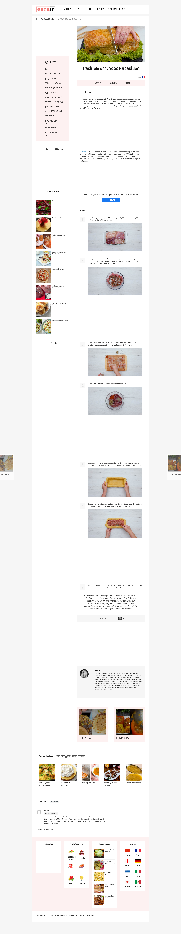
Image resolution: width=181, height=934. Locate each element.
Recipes (77, 9)
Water (47, 83)
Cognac (47, 111)
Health (71, 884)
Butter (47, 78)
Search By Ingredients (116, 9)
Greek (127, 876)
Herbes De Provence (51, 132)
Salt (46, 116)
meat (63, 756)
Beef (46, 92)
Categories (67, 9)
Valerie (125, 618)
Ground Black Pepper (51, 120)
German (138, 866)
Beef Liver (48, 102)
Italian (138, 876)
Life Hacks (81, 884)
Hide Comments (54, 801)
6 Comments (103, 618)
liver (58, 756)
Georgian (127, 866)
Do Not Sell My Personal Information (61, 916)
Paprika (47, 128)
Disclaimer (90, 916)
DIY (71, 872)
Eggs (46, 69)
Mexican (138, 886)
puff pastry (81, 756)
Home (37, 19)
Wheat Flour (49, 74)
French (138, 855)
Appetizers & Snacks (47, 19)
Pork (46, 106)
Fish (81, 872)
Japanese (127, 886)
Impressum (80, 916)
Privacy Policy (41, 916)
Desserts (82, 858)
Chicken (83, 152)
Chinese (127, 855)
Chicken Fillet (49, 97)
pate (68, 756)
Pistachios (48, 88)
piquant (74, 756)
